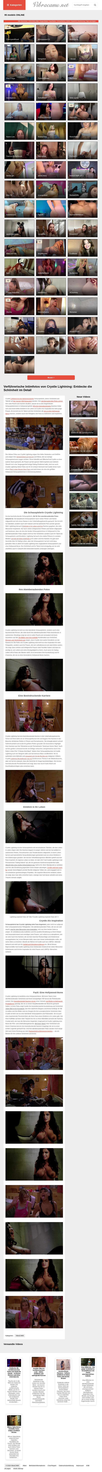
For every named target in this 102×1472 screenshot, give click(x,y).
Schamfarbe (61, 21)
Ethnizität (32, 21)
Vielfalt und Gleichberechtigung (33, 944)
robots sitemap (18, 1469)
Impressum (80, 1466)
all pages (7, 1469)
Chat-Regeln (52, 1466)
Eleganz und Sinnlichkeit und (15, 640)
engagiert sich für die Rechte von (36, 756)
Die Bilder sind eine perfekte (28, 637)
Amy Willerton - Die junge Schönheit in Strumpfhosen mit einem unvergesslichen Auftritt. (88, 1371)
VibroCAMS (20, 1336)
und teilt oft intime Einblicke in (21, 539)
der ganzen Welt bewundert (22, 401)
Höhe (68, 21)
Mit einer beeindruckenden (42, 406)
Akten (25, 1466)
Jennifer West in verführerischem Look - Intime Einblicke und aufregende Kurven (39, 1372)
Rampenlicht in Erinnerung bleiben (40, 1031)
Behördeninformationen (37, 1466)
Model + (51, 378)
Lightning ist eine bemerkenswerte (22, 399)
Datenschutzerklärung (66, 1466)
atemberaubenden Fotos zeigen (52, 401)
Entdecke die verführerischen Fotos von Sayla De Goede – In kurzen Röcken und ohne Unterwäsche (14, 1372)
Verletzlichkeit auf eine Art (25, 457)
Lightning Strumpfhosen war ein (21, 759)
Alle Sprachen (22, 21)
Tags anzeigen (91, 21)
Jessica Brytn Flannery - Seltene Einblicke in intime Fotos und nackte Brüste (63, 1374)
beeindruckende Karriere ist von (25, 1001)
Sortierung (81, 21)
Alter (37, 21)
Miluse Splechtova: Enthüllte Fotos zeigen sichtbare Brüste (14, 1429)
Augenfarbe (44, 21)
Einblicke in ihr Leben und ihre (32, 526)
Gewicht (74, 21)
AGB (87, 1466)
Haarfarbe (52, 21)
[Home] (51, 5)
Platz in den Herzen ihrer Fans (20, 469)
